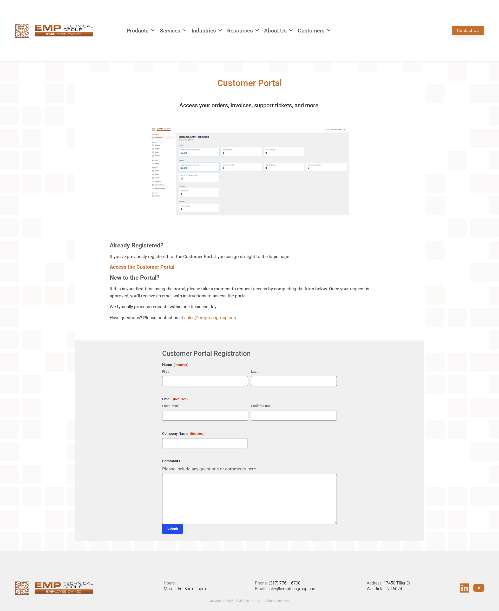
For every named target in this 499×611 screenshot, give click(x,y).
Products (138, 31)
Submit (172, 529)
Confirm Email (261, 406)
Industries (204, 31)
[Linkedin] (464, 588)
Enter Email (170, 406)
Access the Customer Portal (142, 267)
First (165, 371)
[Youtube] (479, 588)
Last (254, 371)
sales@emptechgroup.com (211, 317)
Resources (240, 31)
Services (170, 31)
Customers (311, 31)
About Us (275, 31)
